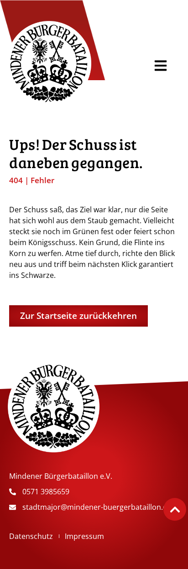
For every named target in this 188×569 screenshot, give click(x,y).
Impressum (84, 536)
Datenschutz (31, 536)
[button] (161, 65)
